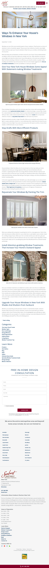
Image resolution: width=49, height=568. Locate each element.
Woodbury (27, 442)
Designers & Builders (6, 535)
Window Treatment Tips (8, 340)
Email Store (4, 492)
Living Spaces (5, 338)
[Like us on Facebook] (2, 546)
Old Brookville (6, 450)
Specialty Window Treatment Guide (11, 358)
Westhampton (6, 457)
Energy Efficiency (6, 332)
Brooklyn (5, 432)
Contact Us (4, 540)
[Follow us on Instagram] (7, 546)
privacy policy (18, 415)
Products (4, 347)
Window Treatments (6, 530)
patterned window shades (17, 111)
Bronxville (5, 440)
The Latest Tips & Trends (8, 327)
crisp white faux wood (18, 116)
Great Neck (5, 452)
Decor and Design (6, 331)
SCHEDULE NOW (24, 410)
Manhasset (27, 450)
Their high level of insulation (13, 187)
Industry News (5, 336)
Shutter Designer (5, 528)
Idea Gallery (5, 349)
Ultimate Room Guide (7, 356)
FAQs (3, 352)
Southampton (6, 460)
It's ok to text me (10, 405)
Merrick (27, 435)
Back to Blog (6, 320)
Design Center (5, 531)
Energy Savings (6, 359)
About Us (3, 539)
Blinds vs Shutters (6, 361)
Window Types (5, 329)
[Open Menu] (47, 3)
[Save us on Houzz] (9, 546)
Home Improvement (7, 334)
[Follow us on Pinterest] (4, 546)
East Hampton (28, 457)
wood (33, 114)
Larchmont (27, 437)
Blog (3, 350)
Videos (3, 354)
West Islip (5, 455)
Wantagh (27, 432)
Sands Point (5, 445)
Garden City (27, 447)
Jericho (26, 445)
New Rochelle (6, 437)
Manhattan (27, 452)
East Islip (27, 455)
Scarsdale (27, 440)
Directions (4, 487)
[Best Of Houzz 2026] (24, 556)
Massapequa (5, 435)
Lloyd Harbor (5, 442)
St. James (27, 460)
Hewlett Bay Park (7, 447)
